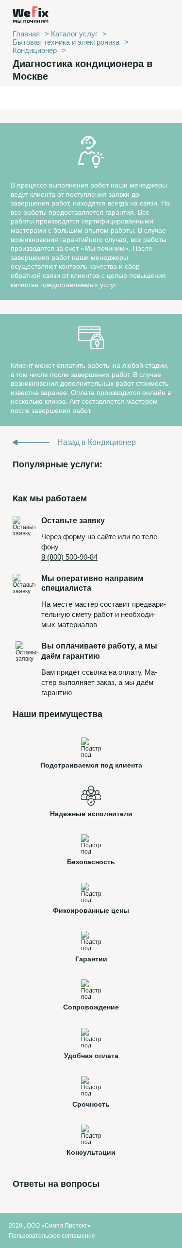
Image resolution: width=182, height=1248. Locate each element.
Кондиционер (35, 50)
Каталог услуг (74, 34)
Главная (26, 34)
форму (74, 536)
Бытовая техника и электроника (66, 42)
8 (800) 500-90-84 (69, 557)
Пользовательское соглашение (52, 1235)
